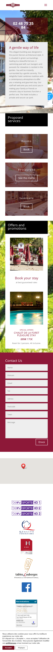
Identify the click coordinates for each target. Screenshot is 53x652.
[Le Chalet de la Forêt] (26, 626)
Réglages (21, 648)
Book (26, 149)
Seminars (26, 198)
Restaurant (26, 169)
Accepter (8, 648)
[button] (24, 466)
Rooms (26, 141)
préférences (11, 643)
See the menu (26, 178)
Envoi (41, 442)
